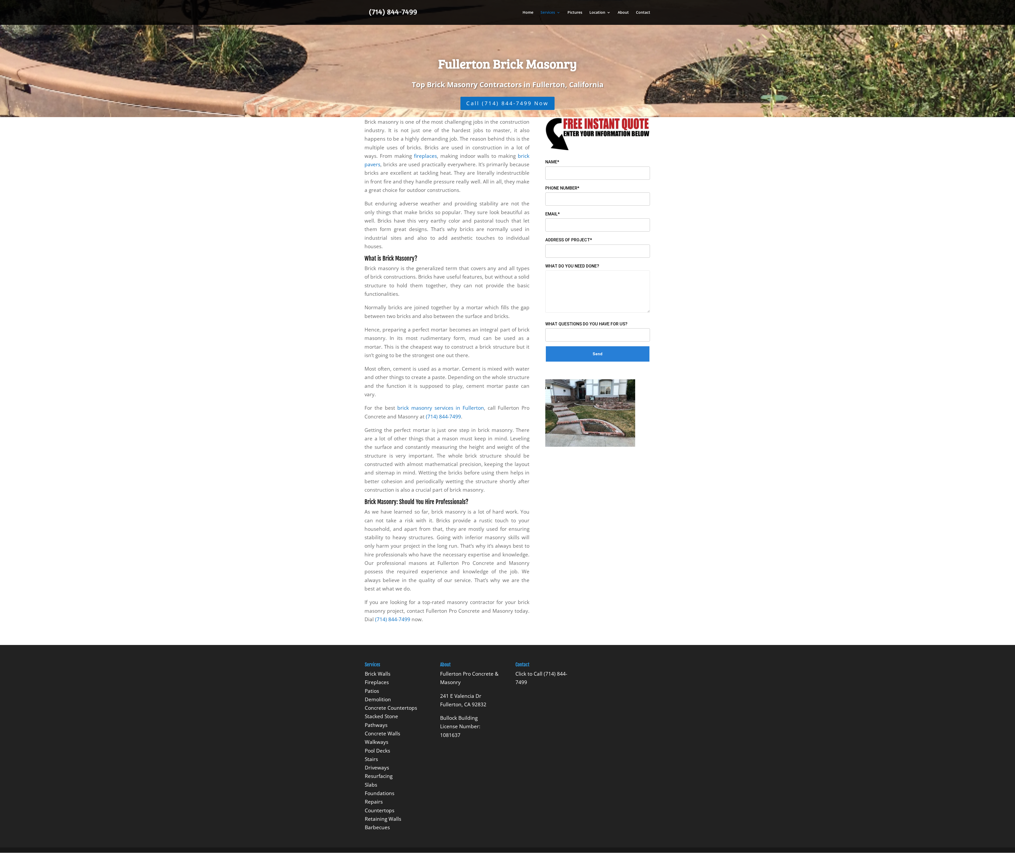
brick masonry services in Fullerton (440, 407)
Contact (643, 13)
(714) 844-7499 (443, 416)
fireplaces (425, 156)
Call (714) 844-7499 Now (507, 103)
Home (528, 13)
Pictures (575, 13)
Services (548, 13)
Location (597, 13)
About (623, 13)
